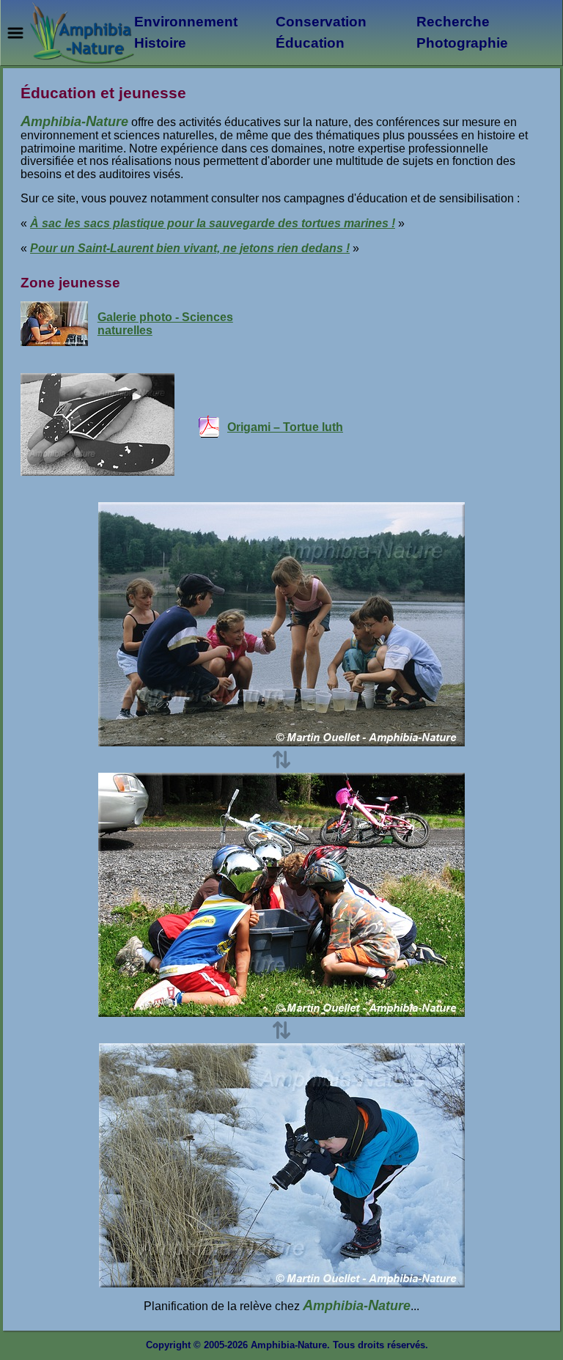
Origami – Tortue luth (285, 427)
